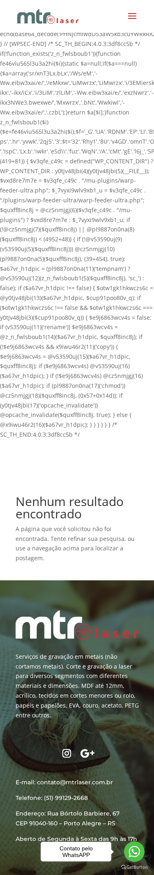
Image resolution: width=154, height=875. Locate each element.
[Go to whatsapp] (134, 851)
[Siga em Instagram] (67, 753)
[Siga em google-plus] (87, 753)
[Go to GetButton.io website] (134, 867)
